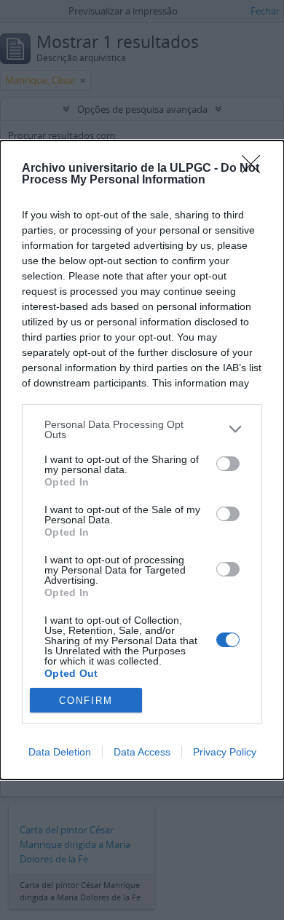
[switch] (228, 463)
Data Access (142, 752)
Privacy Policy (224, 752)
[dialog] (142, 460)
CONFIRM (86, 700)
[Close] (255, 169)
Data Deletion (59, 752)
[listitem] (142, 429)
